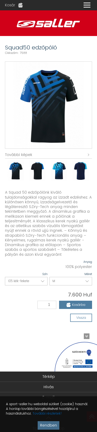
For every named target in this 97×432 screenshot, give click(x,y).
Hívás (49, 387)
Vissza (81, 317)
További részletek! (47, 413)
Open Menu (87, 5)
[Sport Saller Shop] (48, 23)
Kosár (10, 5)
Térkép (48, 377)
